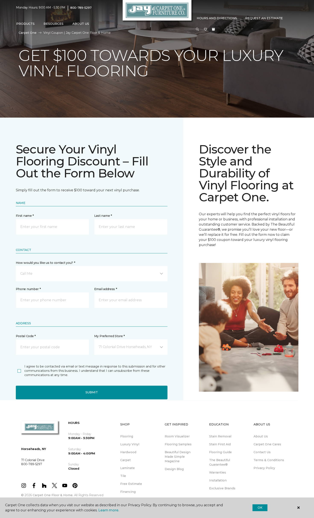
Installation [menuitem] (218, 480)
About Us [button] (80, 24)
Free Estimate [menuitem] (131, 484)
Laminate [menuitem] (127, 468)
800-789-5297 (81, 8)
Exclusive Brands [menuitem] (222, 488)
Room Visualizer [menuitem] (177, 436)
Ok (260, 507)
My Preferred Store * (109, 336)
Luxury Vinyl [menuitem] (129, 444)
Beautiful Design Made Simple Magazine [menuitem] (178, 456)
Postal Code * (26, 336)
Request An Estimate (264, 18)
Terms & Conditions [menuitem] (269, 460)
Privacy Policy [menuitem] (264, 468)
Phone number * (28, 289)
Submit (91, 392)
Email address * (105, 289)
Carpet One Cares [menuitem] (267, 444)
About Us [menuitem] (261, 436)
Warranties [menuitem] (217, 472)
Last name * (103, 215)
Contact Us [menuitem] (262, 452)
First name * (25, 215)
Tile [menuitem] (123, 476)
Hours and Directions (217, 18)
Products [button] (25, 24)
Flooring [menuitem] (126, 436)
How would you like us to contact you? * (45, 262)
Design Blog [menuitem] (174, 469)
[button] (197, 29)
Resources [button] (53, 24)
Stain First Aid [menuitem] (220, 444)
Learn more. (108, 510)
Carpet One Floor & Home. (53, 495)
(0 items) (213, 29)
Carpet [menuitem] (125, 460)
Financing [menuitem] (128, 492)
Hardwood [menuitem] (128, 452)
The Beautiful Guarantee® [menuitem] (219, 462)
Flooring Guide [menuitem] (220, 452)
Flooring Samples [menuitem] (178, 444)
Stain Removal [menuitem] (220, 436)
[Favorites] (205, 29)
